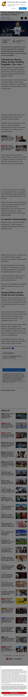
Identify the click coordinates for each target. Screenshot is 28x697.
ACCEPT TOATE (14, 692)
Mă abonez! (23, 8)
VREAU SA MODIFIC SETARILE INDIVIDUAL (14, 694)
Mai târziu (13, 8)
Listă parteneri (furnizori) (5, 690)
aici (7, 679)
